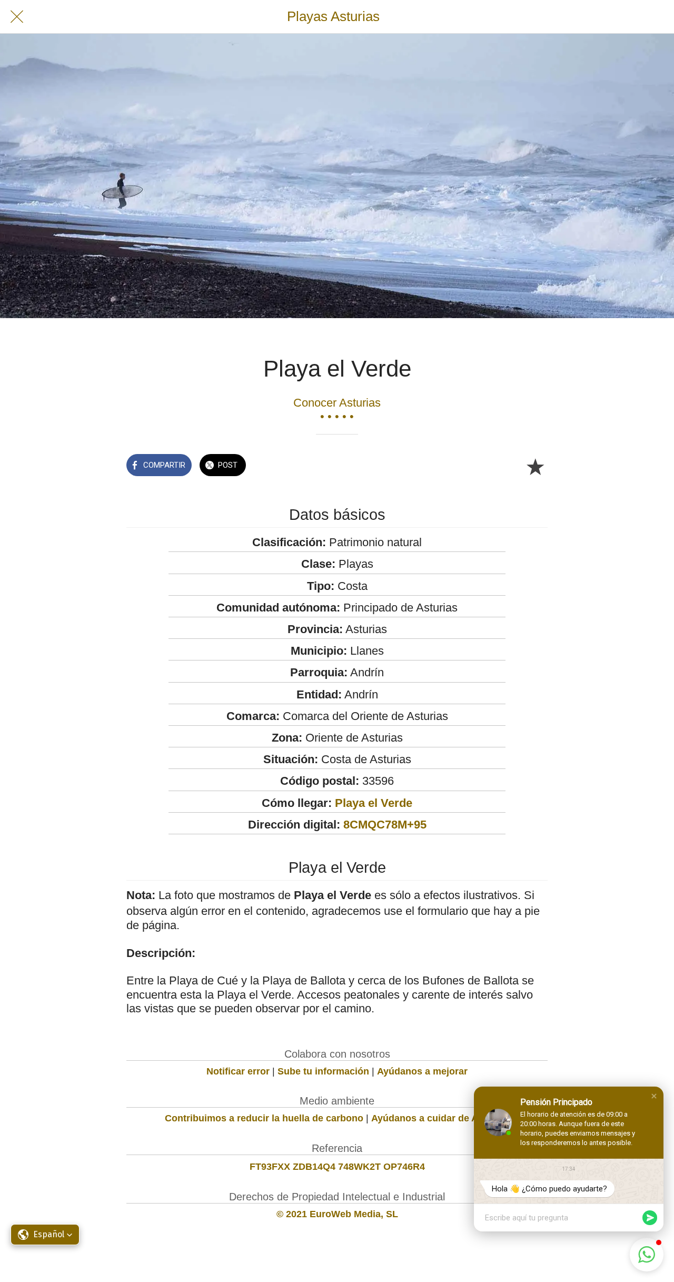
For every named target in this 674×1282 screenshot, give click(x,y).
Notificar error (238, 1071)
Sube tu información (323, 1071)
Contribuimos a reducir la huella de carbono (264, 1118)
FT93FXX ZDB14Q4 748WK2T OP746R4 (337, 1166)
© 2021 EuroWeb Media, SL (337, 1214)
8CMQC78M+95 (385, 824)
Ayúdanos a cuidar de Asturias (440, 1118)
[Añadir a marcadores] (535, 466)
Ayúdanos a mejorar (422, 1071)
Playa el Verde (373, 803)
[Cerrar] (17, 17)
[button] (654, 1096)
